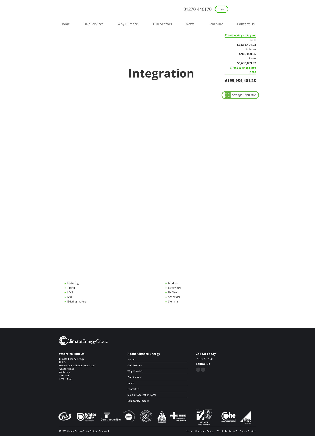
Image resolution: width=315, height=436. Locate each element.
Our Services (134, 365)
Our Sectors (134, 377)
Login (221, 9)
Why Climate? (135, 371)
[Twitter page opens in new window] (198, 370)
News (130, 383)
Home (131, 359)
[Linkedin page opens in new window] (203, 370)
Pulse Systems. (186, 210)
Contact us (133, 389)
